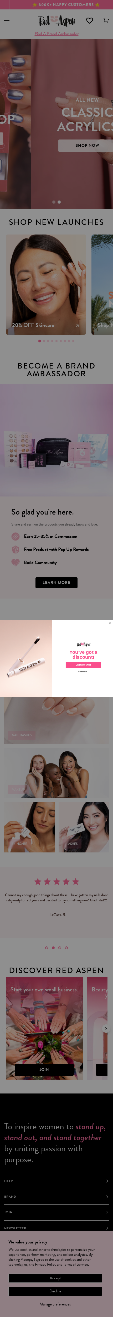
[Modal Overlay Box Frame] (56, 658)
